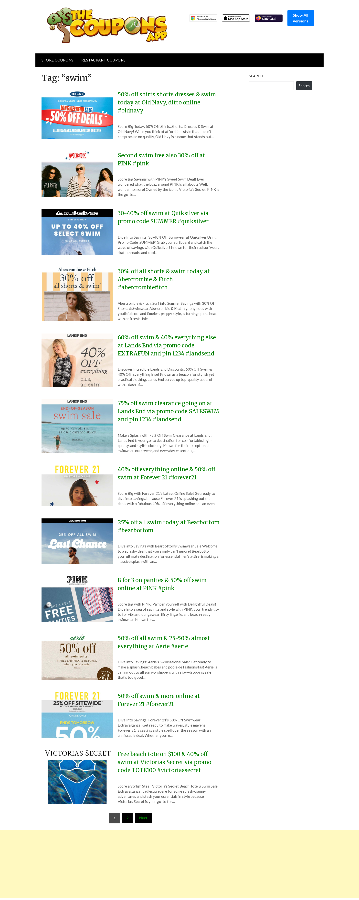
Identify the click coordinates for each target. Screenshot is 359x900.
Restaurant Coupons (103, 60)
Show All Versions (300, 18)
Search (256, 76)
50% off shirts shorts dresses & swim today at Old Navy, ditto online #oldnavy (167, 102)
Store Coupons (58, 60)
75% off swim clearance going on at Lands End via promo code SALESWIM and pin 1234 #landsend (168, 411)
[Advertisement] (146, 864)
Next (143, 818)
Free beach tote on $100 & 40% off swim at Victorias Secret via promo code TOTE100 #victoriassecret (164, 762)
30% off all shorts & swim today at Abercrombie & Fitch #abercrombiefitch (164, 279)
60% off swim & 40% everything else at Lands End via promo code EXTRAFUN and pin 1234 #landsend (167, 345)
